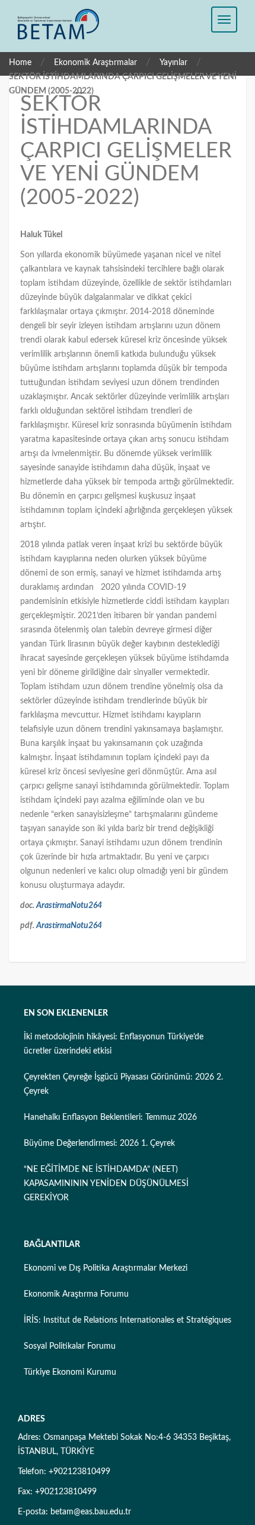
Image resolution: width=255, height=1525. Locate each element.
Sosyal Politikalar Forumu (70, 1346)
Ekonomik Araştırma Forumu (76, 1294)
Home (20, 63)
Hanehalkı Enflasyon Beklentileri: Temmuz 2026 (110, 1117)
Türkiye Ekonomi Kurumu (70, 1372)
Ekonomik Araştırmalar (95, 63)
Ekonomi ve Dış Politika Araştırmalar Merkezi (105, 1268)
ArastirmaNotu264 (69, 906)
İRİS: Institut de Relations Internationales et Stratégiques (127, 1320)
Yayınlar (173, 63)
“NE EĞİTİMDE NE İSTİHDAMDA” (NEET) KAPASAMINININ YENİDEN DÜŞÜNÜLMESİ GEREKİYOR (106, 1183)
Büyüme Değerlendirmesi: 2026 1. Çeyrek (99, 1143)
